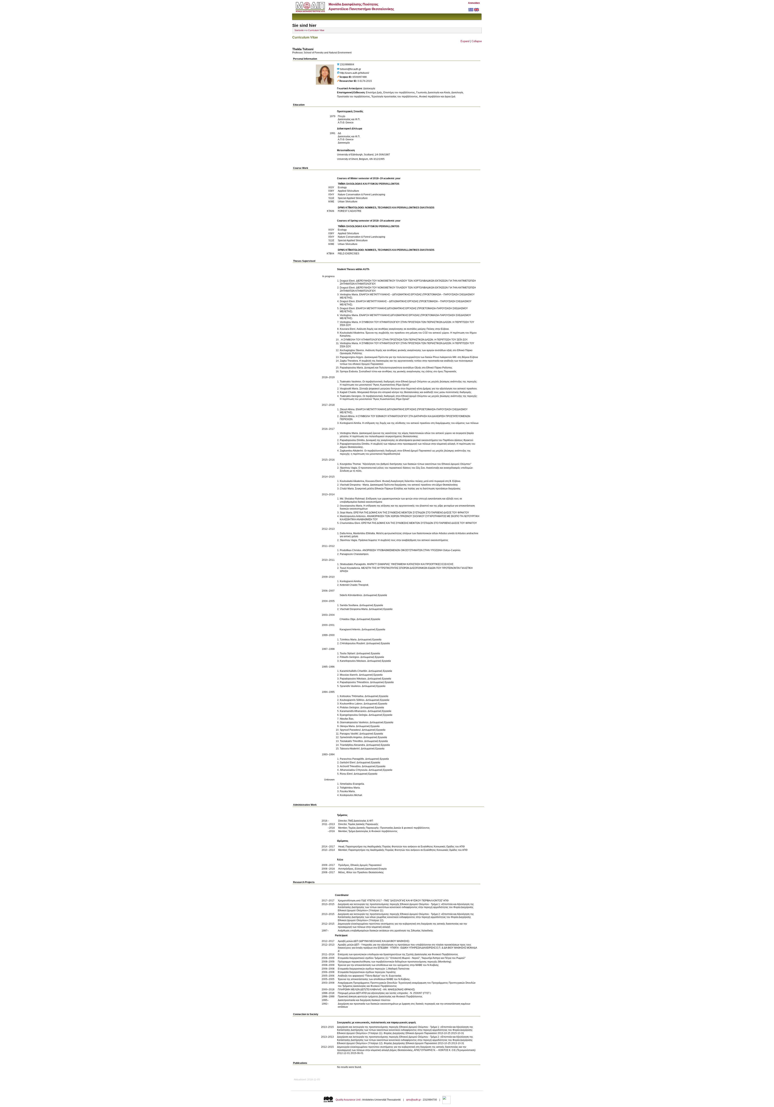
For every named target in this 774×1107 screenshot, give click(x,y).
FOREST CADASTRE (349, 211)
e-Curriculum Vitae (315, 30)
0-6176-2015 (365, 81)
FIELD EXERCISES (348, 253)
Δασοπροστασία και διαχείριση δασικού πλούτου (364, 1000)
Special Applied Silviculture (353, 198)
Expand (465, 41)
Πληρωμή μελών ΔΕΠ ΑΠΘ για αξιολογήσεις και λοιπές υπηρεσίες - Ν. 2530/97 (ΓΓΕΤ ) (384, 993)
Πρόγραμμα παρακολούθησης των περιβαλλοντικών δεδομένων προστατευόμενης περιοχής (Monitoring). (395, 961)
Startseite (299, 30)
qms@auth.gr (413, 1099)
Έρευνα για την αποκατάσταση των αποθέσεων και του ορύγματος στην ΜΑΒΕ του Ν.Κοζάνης (388, 965)
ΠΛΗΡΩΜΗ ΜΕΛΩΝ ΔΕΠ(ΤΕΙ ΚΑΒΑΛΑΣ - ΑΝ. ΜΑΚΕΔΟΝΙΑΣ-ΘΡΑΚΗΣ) (376, 989)
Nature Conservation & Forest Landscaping (361, 194)
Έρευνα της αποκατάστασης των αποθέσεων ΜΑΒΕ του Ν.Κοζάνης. (374, 979)
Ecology (342, 187)
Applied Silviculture (348, 190)
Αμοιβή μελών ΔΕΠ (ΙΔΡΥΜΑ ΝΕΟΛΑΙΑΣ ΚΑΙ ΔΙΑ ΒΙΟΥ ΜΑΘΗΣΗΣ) (373, 941)
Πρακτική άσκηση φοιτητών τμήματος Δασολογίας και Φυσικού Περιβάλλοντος (380, 996)
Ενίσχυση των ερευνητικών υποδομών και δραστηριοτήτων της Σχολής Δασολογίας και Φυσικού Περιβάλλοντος (398, 954)
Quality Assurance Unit (348, 1099)
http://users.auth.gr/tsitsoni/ (354, 73)
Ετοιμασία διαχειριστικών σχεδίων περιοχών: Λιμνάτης (367, 972)
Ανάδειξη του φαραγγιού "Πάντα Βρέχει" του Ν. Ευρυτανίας (370, 975)
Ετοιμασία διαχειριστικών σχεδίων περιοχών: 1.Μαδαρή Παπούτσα (373, 968)
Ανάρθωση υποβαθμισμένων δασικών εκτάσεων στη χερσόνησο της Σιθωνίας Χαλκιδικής (385, 930)
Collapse (477, 41)
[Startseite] (310, 11)
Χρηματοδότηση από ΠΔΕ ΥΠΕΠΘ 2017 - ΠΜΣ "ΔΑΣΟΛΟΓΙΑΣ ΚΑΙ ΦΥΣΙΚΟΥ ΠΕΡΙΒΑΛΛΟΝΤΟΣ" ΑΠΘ (393, 900)
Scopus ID (345, 77)
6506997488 (360, 77)
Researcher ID (347, 81)
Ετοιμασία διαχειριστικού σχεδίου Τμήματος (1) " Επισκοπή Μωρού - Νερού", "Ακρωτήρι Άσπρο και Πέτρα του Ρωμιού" (401, 958)
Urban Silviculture (347, 201)
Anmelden (474, 3)
